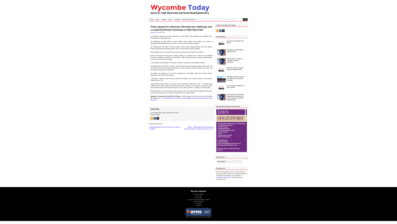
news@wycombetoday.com (223, 177)
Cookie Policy (198, 196)
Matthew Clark (154, 32)
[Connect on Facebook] (155, 118)
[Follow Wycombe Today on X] (158, 118)
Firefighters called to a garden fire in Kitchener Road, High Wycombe (235, 78)
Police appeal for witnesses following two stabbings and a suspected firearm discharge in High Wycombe (181, 28)
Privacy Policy (198, 197)
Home (151, 19)
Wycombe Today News (198, 191)
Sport (170, 19)
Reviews (177, 19)
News (157, 19)
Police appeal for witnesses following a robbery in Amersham (235, 60)
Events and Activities (188, 19)
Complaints (198, 205)
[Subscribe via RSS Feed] (152, 118)
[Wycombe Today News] (180, 14)
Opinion (163, 19)
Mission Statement (198, 201)
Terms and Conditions (198, 194)
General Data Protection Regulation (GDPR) (198, 199)
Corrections (198, 203)
